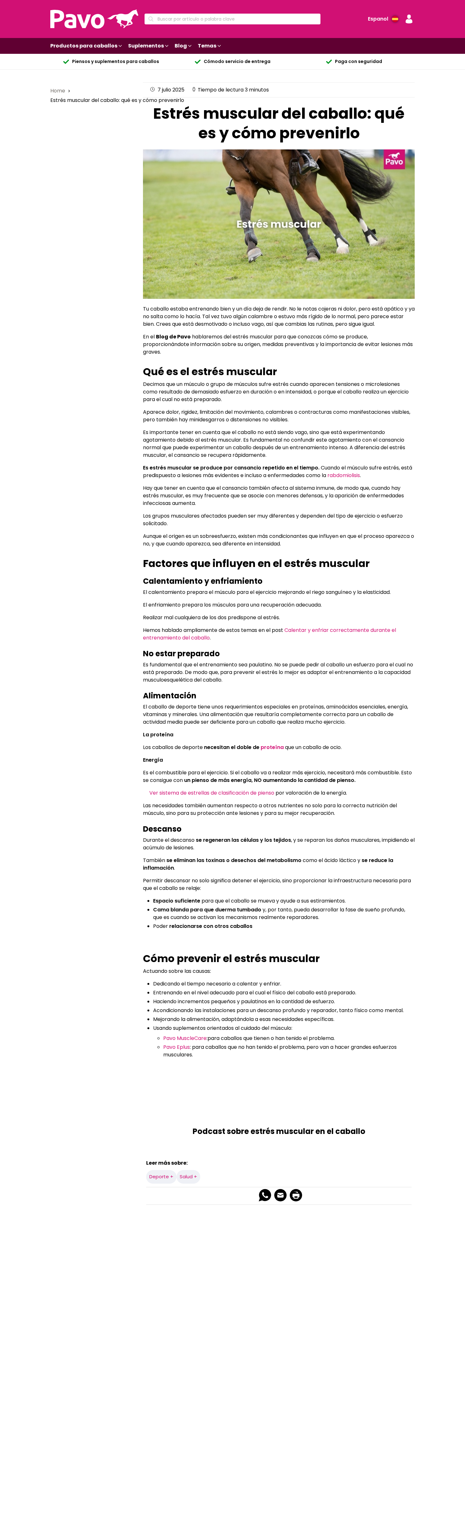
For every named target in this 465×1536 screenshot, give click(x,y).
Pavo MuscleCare (185, 1038)
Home (58, 90)
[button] (409, 19)
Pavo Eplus (176, 1047)
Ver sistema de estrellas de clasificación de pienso (211, 792)
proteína (272, 747)
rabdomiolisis (343, 475)
